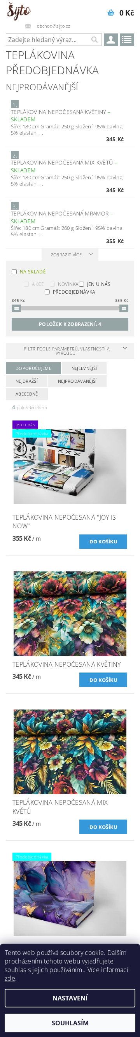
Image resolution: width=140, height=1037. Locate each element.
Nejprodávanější (77, 381)
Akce (38, 284)
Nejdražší (27, 381)
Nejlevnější (84, 368)
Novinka (68, 284)
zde (10, 978)
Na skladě (33, 271)
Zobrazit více (66, 254)
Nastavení (70, 998)
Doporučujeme (33, 368)
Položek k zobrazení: (70, 324)
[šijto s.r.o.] (19, 10)
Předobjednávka (74, 292)
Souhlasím (70, 1023)
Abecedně (27, 394)
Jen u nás (99, 284)
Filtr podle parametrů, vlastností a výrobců (67, 351)
